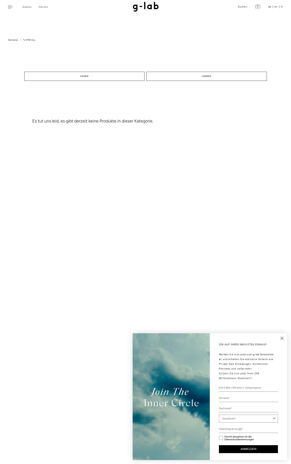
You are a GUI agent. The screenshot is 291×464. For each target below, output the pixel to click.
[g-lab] (145, 7)
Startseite (13, 40)
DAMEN (84, 76)
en (276, 6)
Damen (27, 7)
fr (282, 6)
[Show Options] (274, 418)
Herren (43, 7)
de (269, 6)
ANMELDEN (248, 449)
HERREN (206, 76)
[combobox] (247, 418)
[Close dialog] (282, 338)
